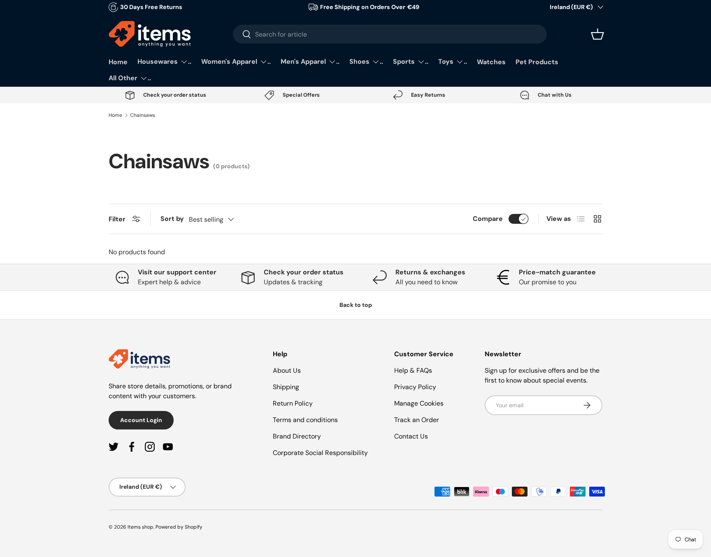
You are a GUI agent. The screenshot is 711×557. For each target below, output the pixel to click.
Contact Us (411, 436)
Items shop (140, 527)
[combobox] (390, 34)
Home (118, 62)
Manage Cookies (419, 403)
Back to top (355, 305)
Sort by (172, 218)
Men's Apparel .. (310, 61)
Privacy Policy (415, 387)
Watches (491, 62)
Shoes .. (366, 61)
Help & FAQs (413, 370)
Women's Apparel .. (236, 61)
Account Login (141, 420)
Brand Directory (297, 436)
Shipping (286, 387)
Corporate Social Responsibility (320, 452)
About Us (287, 370)
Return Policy (293, 403)
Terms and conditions (305, 419)
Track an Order (416, 419)
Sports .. (410, 61)
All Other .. (130, 78)
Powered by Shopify (179, 527)
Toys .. (452, 61)
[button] (597, 34)
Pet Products (537, 62)
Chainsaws (142, 115)
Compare (488, 218)
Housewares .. (164, 61)
